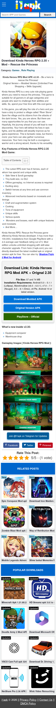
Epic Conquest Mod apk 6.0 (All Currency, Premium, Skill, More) (14, 500)
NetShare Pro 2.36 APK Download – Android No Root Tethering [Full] (14, 691)
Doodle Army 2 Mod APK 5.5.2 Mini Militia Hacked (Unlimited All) (14, 631)
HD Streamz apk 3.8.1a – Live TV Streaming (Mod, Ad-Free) (41, 602)
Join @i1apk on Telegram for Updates (28, 435)
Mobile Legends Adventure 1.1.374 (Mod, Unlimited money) (14, 560)
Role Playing (28, 70)
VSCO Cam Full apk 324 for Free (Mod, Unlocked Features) (14, 661)
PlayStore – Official (28, 316)
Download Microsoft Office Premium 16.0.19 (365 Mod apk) (41, 631)
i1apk (5, 700)
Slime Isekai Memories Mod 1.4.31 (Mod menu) (41, 560)
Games (15, 70)
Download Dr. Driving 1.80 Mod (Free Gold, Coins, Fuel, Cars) (41, 661)
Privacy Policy (28, 700)
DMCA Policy (28, 703)
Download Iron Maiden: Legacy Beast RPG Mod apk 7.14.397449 (41, 500)
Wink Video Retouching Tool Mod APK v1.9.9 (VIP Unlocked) (41, 691)
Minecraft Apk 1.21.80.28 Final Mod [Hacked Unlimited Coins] (14, 602)
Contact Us (45, 700)
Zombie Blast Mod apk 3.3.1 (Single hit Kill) (14, 530)
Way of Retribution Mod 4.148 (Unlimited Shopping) (41, 530)
